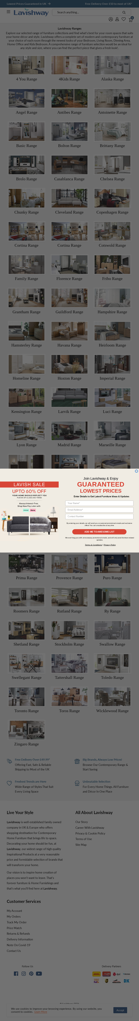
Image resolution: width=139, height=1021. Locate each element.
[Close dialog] (136, 471)
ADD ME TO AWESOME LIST (99, 532)
